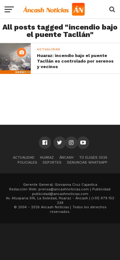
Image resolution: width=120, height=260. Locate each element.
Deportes (52, 162)
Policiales (27, 162)
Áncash (66, 158)
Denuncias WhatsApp (87, 162)
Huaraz (47, 158)
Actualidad (23, 158)
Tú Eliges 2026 (93, 158)
